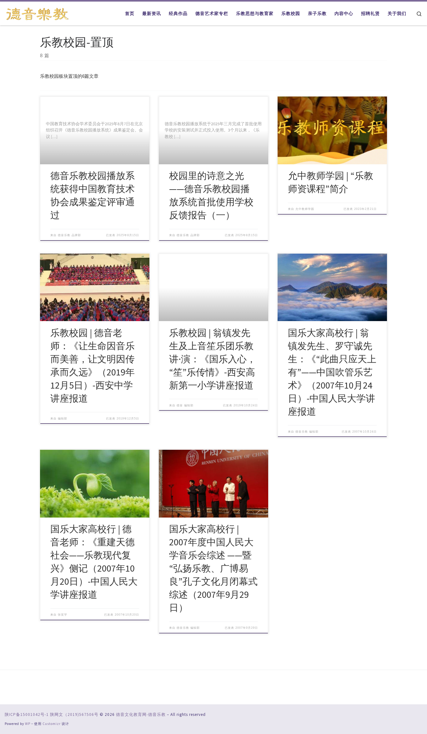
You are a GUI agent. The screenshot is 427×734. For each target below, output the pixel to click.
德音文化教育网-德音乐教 (141, 714)
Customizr (52, 724)
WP (27, 724)
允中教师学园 (304, 209)
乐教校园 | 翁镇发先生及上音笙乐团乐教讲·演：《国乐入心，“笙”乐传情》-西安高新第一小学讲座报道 (212, 359)
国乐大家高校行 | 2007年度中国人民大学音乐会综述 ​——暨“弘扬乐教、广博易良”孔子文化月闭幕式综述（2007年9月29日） (213, 568)
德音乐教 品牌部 (69, 235)
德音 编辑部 (185, 405)
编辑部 (62, 418)
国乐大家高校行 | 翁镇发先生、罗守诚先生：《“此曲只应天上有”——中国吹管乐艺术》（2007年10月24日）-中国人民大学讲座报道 (332, 372)
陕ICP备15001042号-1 (27, 714)
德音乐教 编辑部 (307, 431)
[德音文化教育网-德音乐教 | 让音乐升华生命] (37, 13)
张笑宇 (62, 614)
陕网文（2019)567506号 (74, 714)
